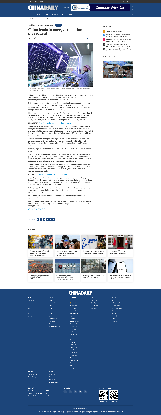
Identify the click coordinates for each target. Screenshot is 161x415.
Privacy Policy (46, 396)
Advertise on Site (52, 391)
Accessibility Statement (34, 396)
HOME (31, 14)
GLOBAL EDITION (39, 2)
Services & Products (40, 391)
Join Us (47, 393)
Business (39, 19)
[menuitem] (65, 7)
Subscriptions (39, 393)
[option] (118, 69)
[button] (127, 76)
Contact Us (31, 393)
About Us (30, 391)
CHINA (29, 2)
